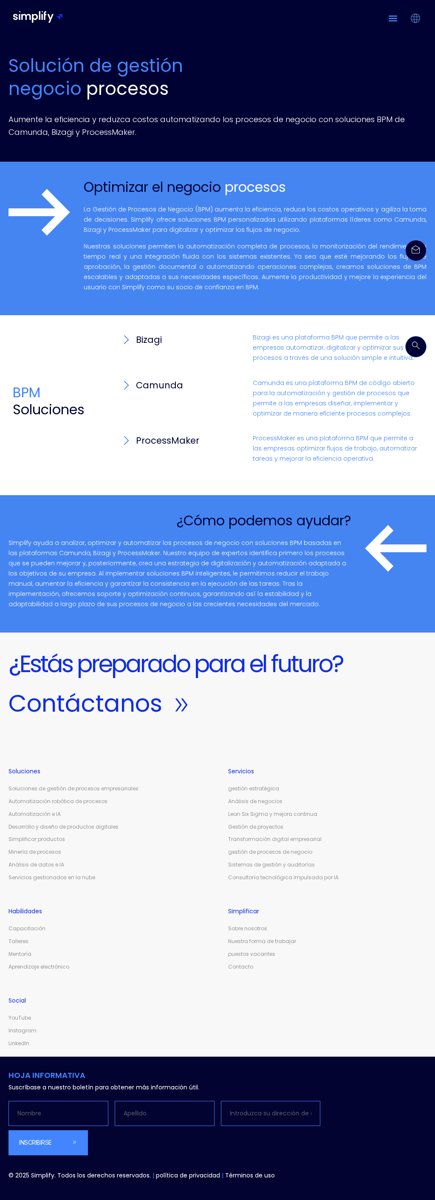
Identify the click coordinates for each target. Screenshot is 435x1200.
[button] (393, 18)
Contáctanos (85, 703)
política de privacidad (188, 1175)
